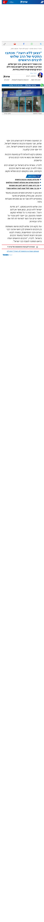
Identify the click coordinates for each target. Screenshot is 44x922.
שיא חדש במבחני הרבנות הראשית (25, 179)
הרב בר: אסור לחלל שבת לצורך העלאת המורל (21, 188)
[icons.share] (3, 2)
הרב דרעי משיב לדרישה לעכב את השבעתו (22, 185)
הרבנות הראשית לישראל (18, 80)
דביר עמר (31, 73)
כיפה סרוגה (31, 48)
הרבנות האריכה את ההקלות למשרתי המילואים (21, 182)
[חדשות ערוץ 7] (22, 2)
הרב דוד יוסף (34, 80)
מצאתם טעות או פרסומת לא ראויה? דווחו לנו (21, 251)
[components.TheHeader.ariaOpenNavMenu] (37, 2)
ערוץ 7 (38, 48)
